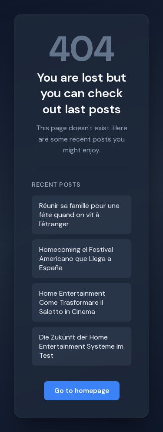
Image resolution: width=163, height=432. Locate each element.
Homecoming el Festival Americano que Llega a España (76, 258)
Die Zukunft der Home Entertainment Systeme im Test (81, 346)
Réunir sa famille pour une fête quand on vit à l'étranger (79, 214)
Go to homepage (81, 390)
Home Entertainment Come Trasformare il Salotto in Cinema (72, 302)
